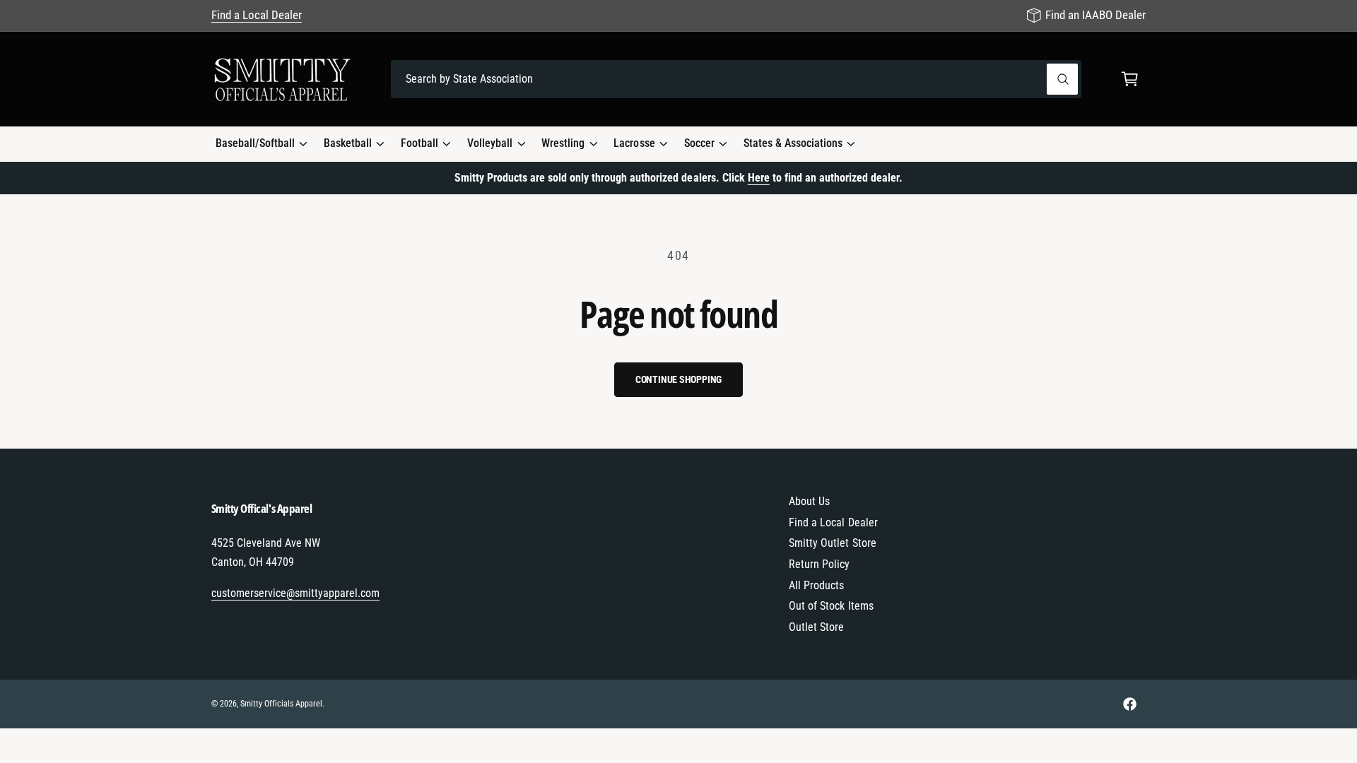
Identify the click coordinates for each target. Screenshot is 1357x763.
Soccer (699, 143)
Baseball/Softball (255, 143)
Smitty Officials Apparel (281, 704)
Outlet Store (816, 627)
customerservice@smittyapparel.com (295, 593)
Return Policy (819, 564)
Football (419, 143)
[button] (1129, 79)
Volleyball (489, 143)
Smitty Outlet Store (832, 543)
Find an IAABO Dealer (1095, 15)
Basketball (348, 143)
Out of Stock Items (831, 606)
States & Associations (793, 143)
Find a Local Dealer (256, 15)
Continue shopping (678, 379)
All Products (816, 585)
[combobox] (736, 79)
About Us (809, 501)
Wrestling (562, 143)
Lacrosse (633, 143)
